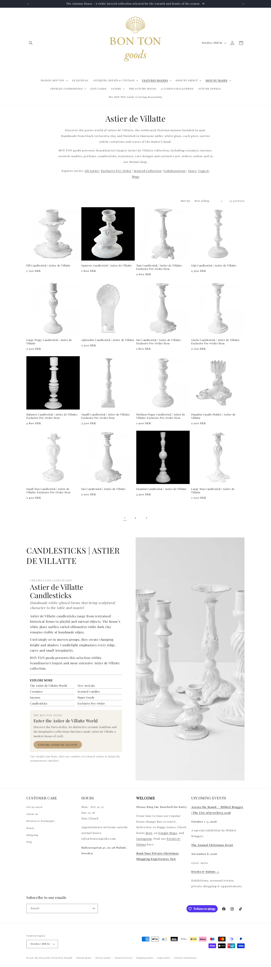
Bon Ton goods (43, 957)
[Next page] (146, 518)
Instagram (144, 839)
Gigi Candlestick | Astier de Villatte (213, 265)
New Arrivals (86, 685)
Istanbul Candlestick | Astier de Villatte (161, 489)
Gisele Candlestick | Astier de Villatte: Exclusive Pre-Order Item (215, 341)
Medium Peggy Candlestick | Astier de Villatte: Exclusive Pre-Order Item (160, 416)
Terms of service (123, 957)
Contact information (185, 957)
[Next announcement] (243, 4)
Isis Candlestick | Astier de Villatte (103, 489)
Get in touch (34, 807)
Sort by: (186, 200)
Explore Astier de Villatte (57, 744)
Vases (192, 171)
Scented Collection (147, 171)
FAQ (29, 842)
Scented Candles (89, 691)
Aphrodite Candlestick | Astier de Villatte (107, 340)
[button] (30, 43)
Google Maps (167, 833)
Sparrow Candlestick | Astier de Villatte (106, 265)
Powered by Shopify (62, 957)
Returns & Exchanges (40, 821)
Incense (35, 697)
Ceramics (36, 691)
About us (32, 814)
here (149, 833)
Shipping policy (144, 957)
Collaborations (174, 171)
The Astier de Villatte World (48, 685)
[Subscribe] (93, 908)
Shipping (32, 835)
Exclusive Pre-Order (116, 171)
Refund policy (84, 957)
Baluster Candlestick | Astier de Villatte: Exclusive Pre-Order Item (52, 416)
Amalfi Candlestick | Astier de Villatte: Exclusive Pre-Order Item (105, 416)
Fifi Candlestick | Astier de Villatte (48, 265)
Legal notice (163, 957)
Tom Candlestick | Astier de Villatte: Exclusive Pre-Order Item (159, 267)
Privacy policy (103, 957)
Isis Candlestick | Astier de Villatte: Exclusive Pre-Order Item (158, 341)
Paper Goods (86, 697)
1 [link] (125, 517)
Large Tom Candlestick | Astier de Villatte (213, 490)
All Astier (92, 171)
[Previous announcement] (27, 4)
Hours (30, 828)
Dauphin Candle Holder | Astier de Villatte (213, 416)
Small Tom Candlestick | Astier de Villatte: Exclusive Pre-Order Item (48, 490)
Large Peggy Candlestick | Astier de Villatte (49, 341)
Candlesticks (38, 703)
